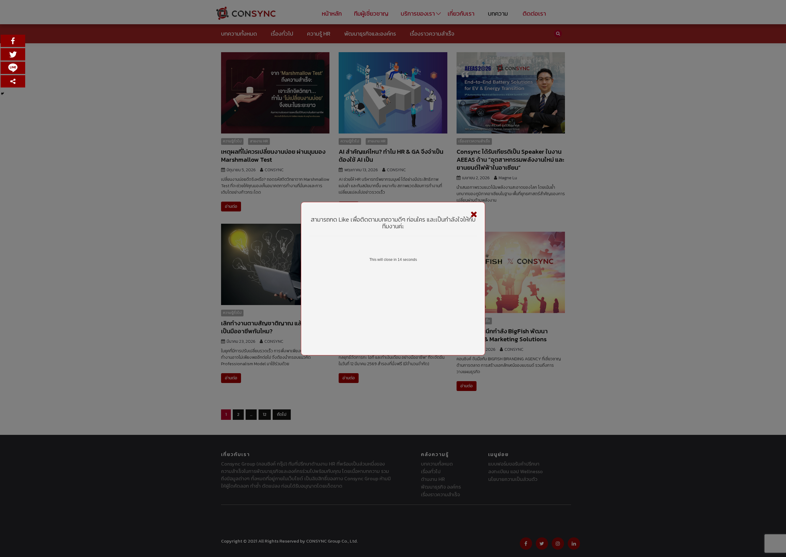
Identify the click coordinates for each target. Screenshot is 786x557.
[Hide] (2, 93)
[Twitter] (13, 54)
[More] (13, 81)
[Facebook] (13, 41)
